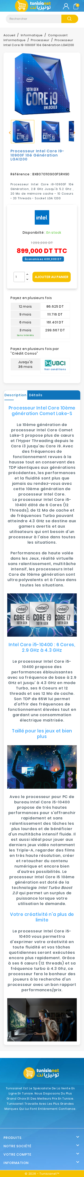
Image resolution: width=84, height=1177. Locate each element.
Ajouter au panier (51, 277)
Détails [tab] (35, 395)
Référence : (21, 174)
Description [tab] (15, 395)
